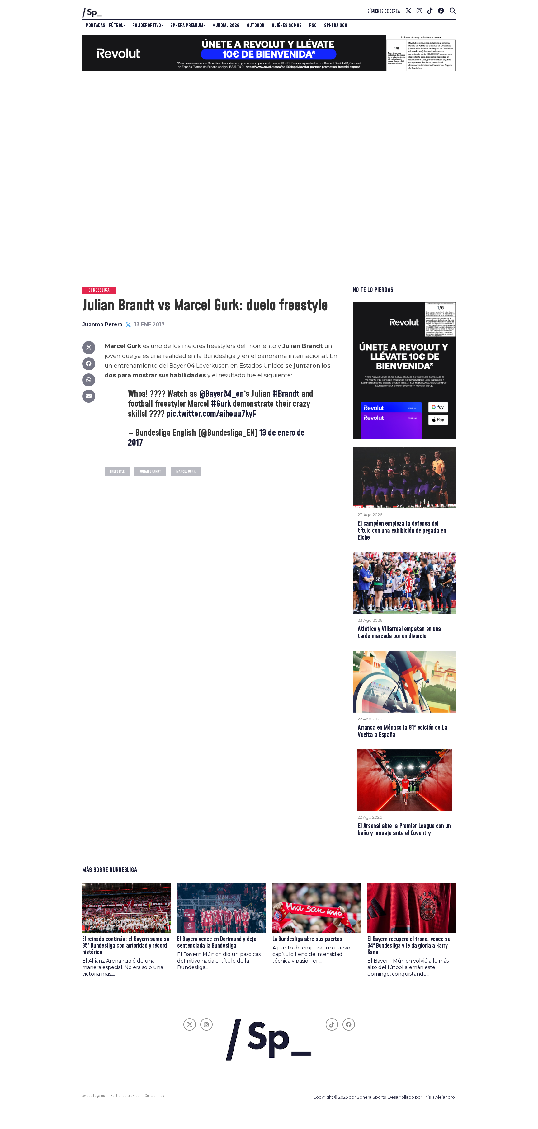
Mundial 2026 (225, 25)
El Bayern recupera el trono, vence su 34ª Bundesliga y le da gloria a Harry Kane (409, 946)
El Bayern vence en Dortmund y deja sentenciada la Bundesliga (216, 942)
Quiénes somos (287, 25)
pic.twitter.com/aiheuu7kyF (211, 414)
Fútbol (116, 25)
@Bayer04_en (221, 394)
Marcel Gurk (186, 471)
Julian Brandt (150, 471)
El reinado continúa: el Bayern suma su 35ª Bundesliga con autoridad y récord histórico (125, 946)
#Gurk (221, 404)
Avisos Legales (93, 1096)
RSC (313, 25)
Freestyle (117, 471)
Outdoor (255, 25)
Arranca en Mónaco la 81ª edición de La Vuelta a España (402, 731)
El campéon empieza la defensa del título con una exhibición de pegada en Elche (402, 531)
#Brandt (285, 394)
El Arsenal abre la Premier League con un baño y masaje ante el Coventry (404, 830)
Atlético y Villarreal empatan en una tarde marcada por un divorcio (399, 633)
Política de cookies (125, 1096)
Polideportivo (146, 25)
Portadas (95, 25)
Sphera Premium (186, 25)
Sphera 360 (335, 25)
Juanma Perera (102, 324)
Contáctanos (154, 1096)
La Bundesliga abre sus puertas (307, 939)
